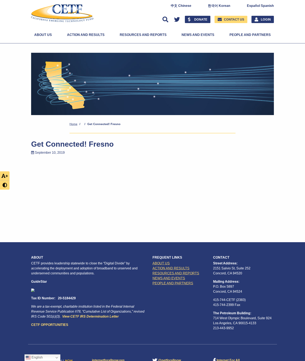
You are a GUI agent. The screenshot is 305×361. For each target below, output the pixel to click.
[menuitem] (181, 5)
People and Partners (250, 35)
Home (73, 124)
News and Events (198, 35)
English (37, 357)
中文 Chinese (181, 5)
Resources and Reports (143, 35)
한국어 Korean (219, 5)
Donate (200, 19)
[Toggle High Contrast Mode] (4, 185)
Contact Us (234, 19)
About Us (43, 35)
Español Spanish (260, 5)
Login (266, 19)
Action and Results (86, 35)
